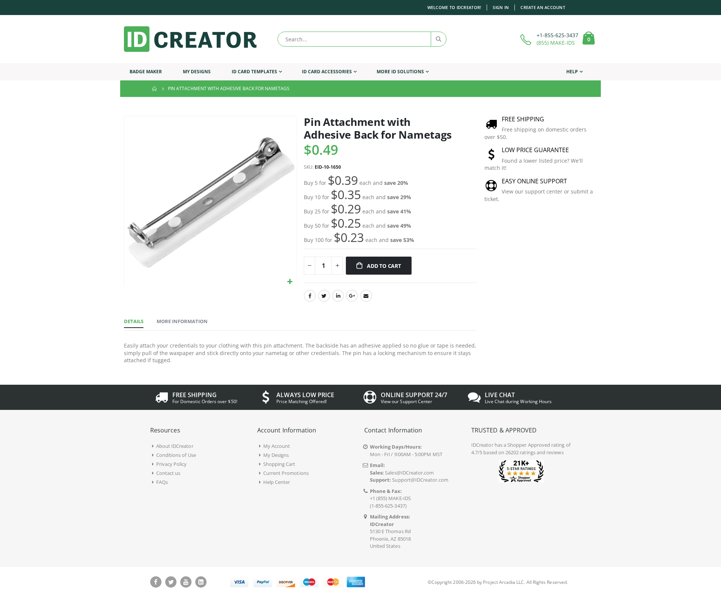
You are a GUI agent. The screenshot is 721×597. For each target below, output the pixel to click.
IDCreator (482, 444)
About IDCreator (174, 446)
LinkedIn (338, 296)
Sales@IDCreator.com (409, 472)
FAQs (162, 482)
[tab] (133, 321)
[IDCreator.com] (190, 39)
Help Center (276, 482)
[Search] (438, 39)
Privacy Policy (171, 464)
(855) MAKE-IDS (556, 42)
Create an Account (542, 7)
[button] (290, 282)
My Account (276, 446)
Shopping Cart (279, 464)
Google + (352, 296)
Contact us (168, 473)
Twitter (324, 296)
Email (366, 296)
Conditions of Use (176, 455)
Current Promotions (286, 473)
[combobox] (362, 39)
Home (154, 88)
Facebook (310, 296)
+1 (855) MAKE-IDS (390, 498)
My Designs (276, 455)
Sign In (501, 7)
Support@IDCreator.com (420, 479)
